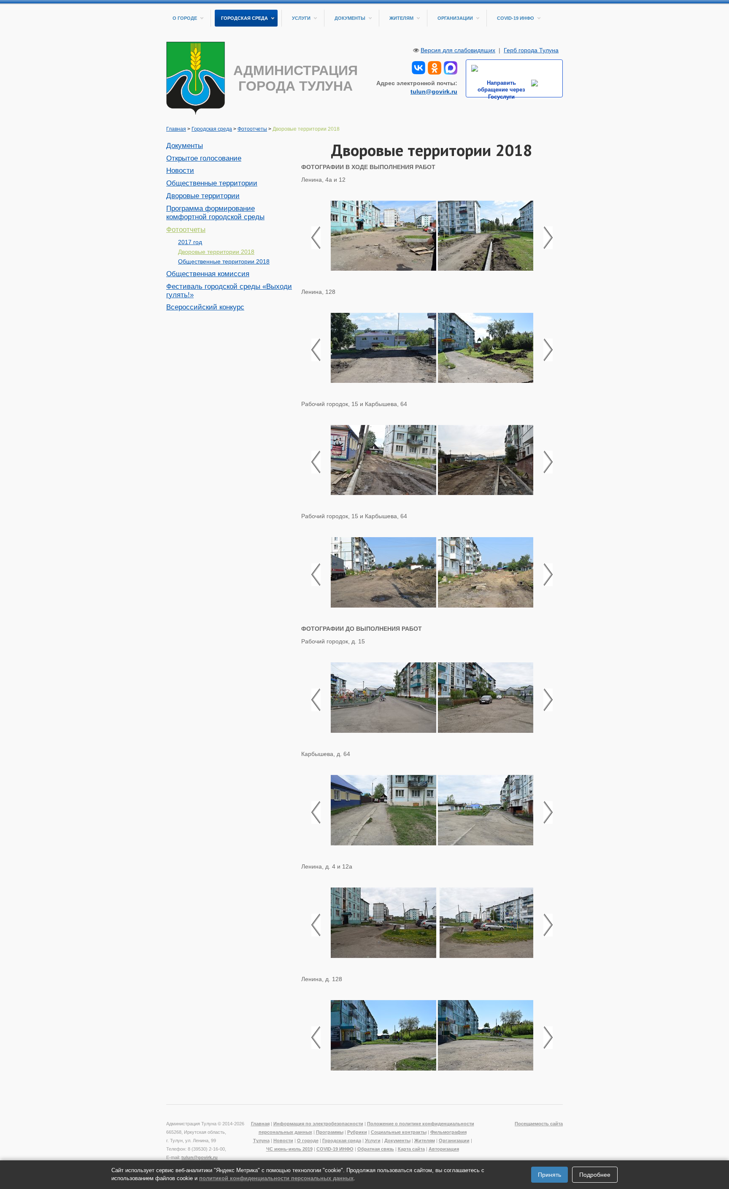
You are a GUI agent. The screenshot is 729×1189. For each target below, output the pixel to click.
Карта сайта (411, 1148)
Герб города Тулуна (531, 50)
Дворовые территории (203, 196)
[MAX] (450, 67)
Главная (176, 129)
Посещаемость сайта (539, 1123)
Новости (180, 171)
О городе (185, 18)
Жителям (401, 18)
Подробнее (594, 1174)
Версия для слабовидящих (458, 50)
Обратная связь (375, 1148)
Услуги (301, 18)
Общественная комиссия (207, 274)
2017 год (190, 242)
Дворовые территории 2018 (216, 251)
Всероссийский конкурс (205, 307)
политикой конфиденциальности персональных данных (276, 1178)
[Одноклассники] (434, 67)
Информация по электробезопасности (318, 1123)
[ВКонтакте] (418, 67)
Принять (549, 1174)
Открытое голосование (203, 158)
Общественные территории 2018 (224, 261)
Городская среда (244, 18)
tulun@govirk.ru (433, 91)
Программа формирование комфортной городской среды (215, 212)
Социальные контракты (399, 1132)
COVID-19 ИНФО (515, 18)
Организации (455, 18)
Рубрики (357, 1132)
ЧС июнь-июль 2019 (289, 1148)
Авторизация (444, 1148)
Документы (350, 18)
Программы (329, 1132)
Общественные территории (211, 183)
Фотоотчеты (252, 129)
